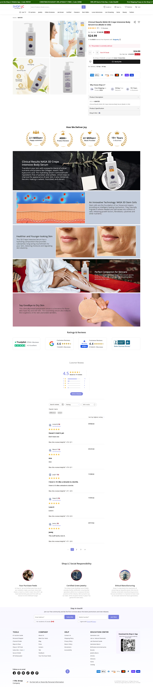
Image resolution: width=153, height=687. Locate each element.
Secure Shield (17, 653)
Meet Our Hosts (43, 638)
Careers (41, 647)
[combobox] (56, 7)
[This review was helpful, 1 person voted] (67, 491)
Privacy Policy (68, 641)
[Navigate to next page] (85, 549)
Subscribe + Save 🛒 (19, 650)
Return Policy (68, 644)
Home (92, 662)
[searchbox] (55, 404)
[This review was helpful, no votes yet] (67, 442)
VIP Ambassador (17, 656)
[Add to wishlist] (139, 22)
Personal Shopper (18, 638)
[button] (120, 39)
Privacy (94, 621)
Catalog (92, 664)
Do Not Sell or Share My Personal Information (47, 682)
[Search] (84, 7)
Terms (89, 621)
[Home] (21, 7)
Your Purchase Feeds (45, 656)
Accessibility (68, 650)
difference (52, 413)
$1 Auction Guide (18, 635)
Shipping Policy (68, 638)
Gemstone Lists (94, 635)
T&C (40, 650)
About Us (41, 635)
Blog (40, 641)
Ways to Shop (17, 644)
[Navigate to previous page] (68, 549)
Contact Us (67, 635)
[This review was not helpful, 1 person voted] (70, 442)
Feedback (41, 653)
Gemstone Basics (95, 644)
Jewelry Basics (94, 653)
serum (60, 413)
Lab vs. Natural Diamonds (98, 638)
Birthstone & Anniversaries (98, 647)
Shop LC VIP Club (18, 647)
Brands (92, 650)
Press (40, 644)
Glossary (92, 659)
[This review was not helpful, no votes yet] (70, 491)
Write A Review (76, 394)
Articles (92, 656)
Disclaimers (67, 647)
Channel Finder (17, 641)
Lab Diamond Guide (96, 641)
